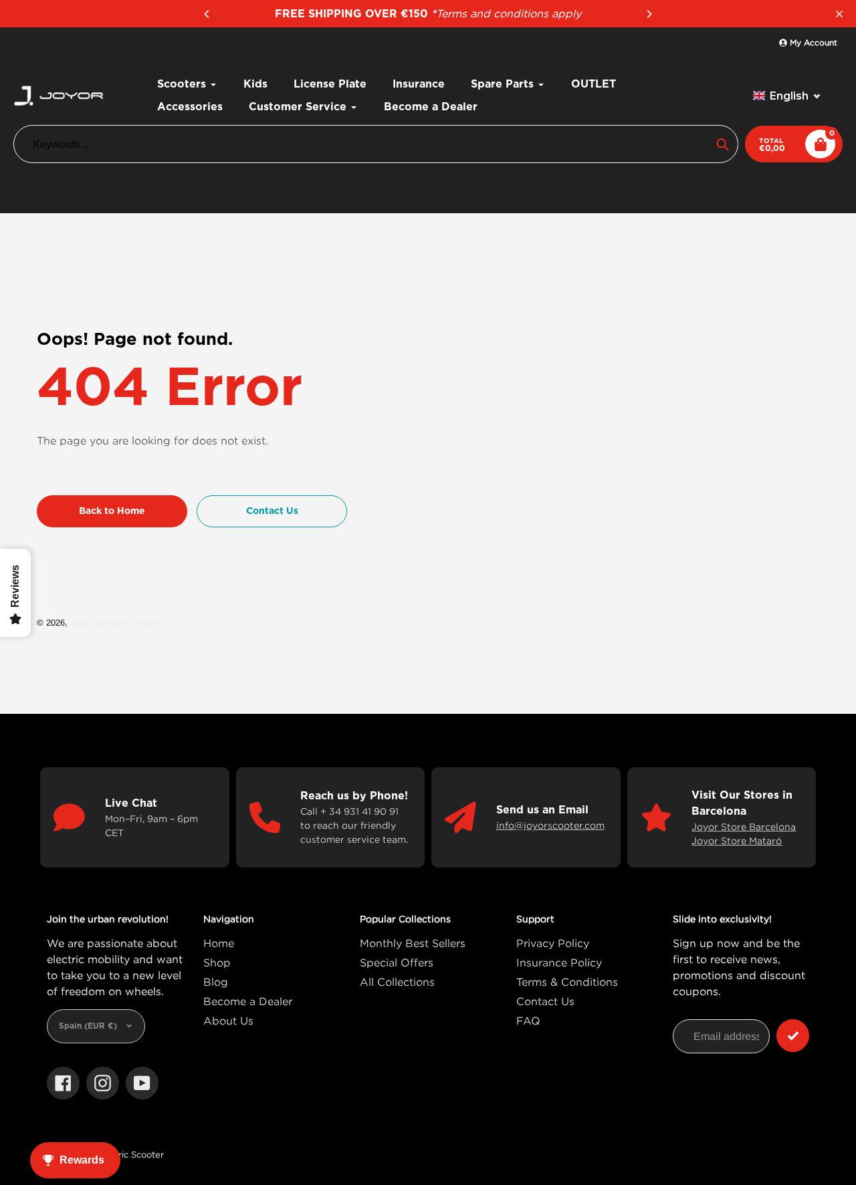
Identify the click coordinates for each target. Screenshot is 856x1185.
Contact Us (545, 1001)
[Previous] (207, 14)
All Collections (397, 982)
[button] (787, 96)
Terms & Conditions (567, 982)
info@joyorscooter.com (550, 825)
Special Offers (396, 962)
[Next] (648, 14)
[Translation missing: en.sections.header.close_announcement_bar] (839, 14)
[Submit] (792, 1035)
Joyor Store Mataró (736, 840)
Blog (215, 982)
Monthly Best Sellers (412, 943)
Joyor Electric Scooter (117, 622)
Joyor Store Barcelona (743, 826)
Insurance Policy (559, 962)
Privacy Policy (552, 943)
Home (218, 943)
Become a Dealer (247, 1001)
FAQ (528, 1021)
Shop (217, 962)
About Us (228, 1021)
